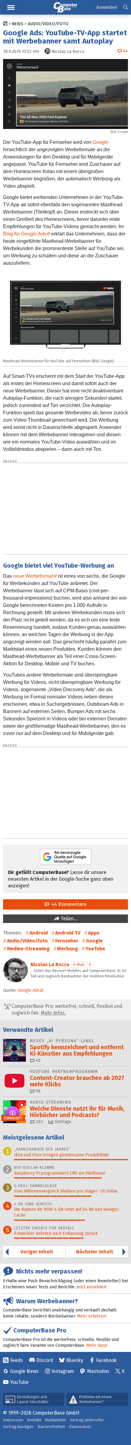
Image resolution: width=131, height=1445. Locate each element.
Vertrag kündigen (18, 1426)
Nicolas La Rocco (49, 964)
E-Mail (78, 964)
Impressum (13, 1420)
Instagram (62, 1371)
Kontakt (34, 1420)
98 (37, 1091)
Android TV (67, 933)
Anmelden (106, 7)
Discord (44, 1360)
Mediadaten (55, 1420)
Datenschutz (80, 1426)
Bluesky (74, 1360)
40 (37, 1060)
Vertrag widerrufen (87, 1420)
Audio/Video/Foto (48, 23)
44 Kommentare (68, 904)
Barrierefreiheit (51, 1426)
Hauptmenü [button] (11, 7)
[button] (125, 7)
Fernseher (66, 941)
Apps (93, 933)
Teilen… (68, 918)
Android (39, 933)
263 (38, 1121)
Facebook (106, 1360)
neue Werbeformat (33, 576)
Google (100, 142)
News (17, 23)
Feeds (16, 1360)
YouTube (95, 949)
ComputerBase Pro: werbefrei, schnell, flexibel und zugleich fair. (66, 1009)
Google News (24, 1371)
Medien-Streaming (28, 949)
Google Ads (29, 990)
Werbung (67, 949)
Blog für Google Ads (24, 233)
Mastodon (98, 1371)
